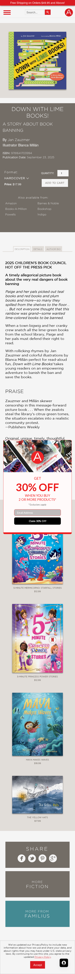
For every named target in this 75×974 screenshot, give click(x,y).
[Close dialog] (67, 444)
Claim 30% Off (37, 521)
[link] (37, 457)
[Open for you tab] (64, 963)
